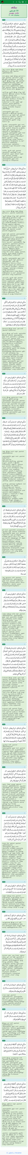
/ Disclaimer (15, 1153)
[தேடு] (20, 2)
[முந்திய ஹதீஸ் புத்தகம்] (13, 2)
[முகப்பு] (2, 2)
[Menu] (26, 2)
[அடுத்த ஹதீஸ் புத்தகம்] (16, 2)
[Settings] (23, 2)
